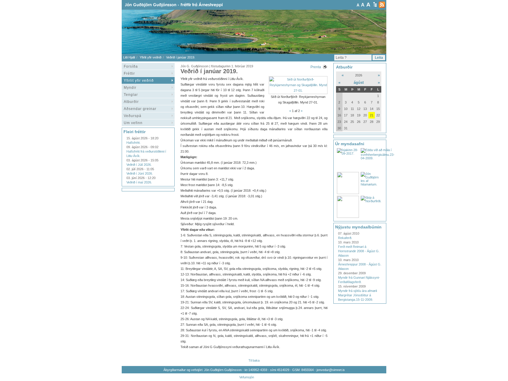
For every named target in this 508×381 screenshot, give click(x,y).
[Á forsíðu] (183, 5)
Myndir (130, 88)
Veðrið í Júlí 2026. (139, 164)
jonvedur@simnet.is (331, 370)
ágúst (359, 82)
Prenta (315, 67)
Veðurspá (132, 116)
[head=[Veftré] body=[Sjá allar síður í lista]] (375, 4)
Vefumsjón (246, 377)
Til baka (254, 360)
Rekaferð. (345, 238)
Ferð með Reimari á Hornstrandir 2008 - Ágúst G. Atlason (359, 251)
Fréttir (129, 73)
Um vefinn (133, 123)
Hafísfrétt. (133, 142)
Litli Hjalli (129, 57)
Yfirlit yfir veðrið (150, 57)
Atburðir (131, 102)
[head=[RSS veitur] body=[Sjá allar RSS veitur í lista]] (382, 4)
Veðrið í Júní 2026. (139, 173)
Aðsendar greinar (140, 109)
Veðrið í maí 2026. (139, 182)
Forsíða (131, 66)
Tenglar (131, 95)
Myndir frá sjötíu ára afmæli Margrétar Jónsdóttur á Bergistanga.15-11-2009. (357, 295)
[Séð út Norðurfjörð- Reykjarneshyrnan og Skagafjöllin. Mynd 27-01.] (298, 90)
